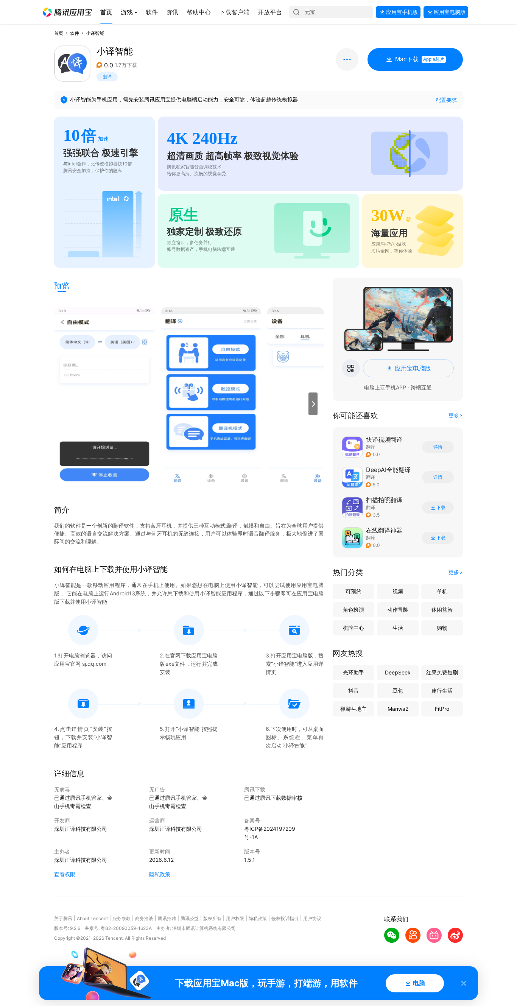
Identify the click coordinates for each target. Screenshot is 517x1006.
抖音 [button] (353, 690)
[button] (67, 12)
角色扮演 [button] (353, 609)
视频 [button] (397, 591)
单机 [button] (442, 591)
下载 (440, 507)
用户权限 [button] (235, 918)
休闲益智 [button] (442, 609)
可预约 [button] (353, 591)
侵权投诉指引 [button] (285, 918)
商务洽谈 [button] (144, 918)
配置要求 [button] (446, 100)
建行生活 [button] (442, 690)
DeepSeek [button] (398, 672)
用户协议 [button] (312, 918)
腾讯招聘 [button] (167, 918)
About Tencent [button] (92, 918)
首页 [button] (58, 33)
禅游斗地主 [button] (353, 708)
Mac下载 (419, 59)
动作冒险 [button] (397, 609)
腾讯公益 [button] (190, 918)
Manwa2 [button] (398, 708)
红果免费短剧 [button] (442, 672)
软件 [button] (74, 33)
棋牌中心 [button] (353, 627)
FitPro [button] (442, 708)
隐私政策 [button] (159, 874)
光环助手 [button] (353, 672)
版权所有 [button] (212, 918)
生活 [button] (397, 627)
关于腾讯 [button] (63, 918)
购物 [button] (442, 627)
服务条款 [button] (121, 918)
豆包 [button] (397, 690)
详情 (437, 447)
